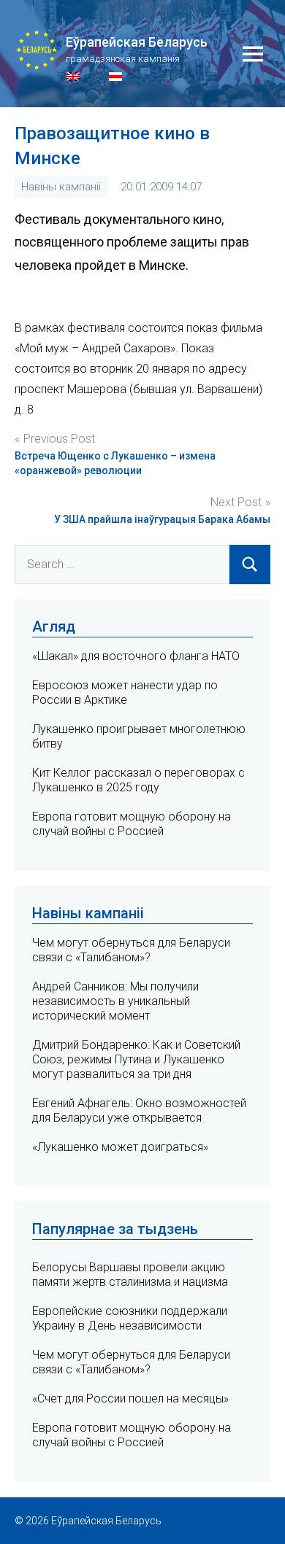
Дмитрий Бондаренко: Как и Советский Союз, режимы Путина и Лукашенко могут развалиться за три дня (136, 1059)
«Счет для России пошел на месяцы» (130, 1398)
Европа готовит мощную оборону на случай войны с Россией (131, 824)
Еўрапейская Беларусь (137, 42)
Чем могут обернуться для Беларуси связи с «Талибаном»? (131, 950)
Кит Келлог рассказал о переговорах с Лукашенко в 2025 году (138, 780)
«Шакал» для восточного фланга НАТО (136, 656)
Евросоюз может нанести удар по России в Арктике (125, 692)
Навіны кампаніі (61, 186)
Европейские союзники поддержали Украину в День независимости (129, 1318)
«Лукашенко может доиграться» (120, 1147)
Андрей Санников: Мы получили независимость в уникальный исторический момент (115, 1001)
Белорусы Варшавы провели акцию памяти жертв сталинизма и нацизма (130, 1274)
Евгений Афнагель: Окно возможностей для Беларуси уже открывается (139, 1110)
